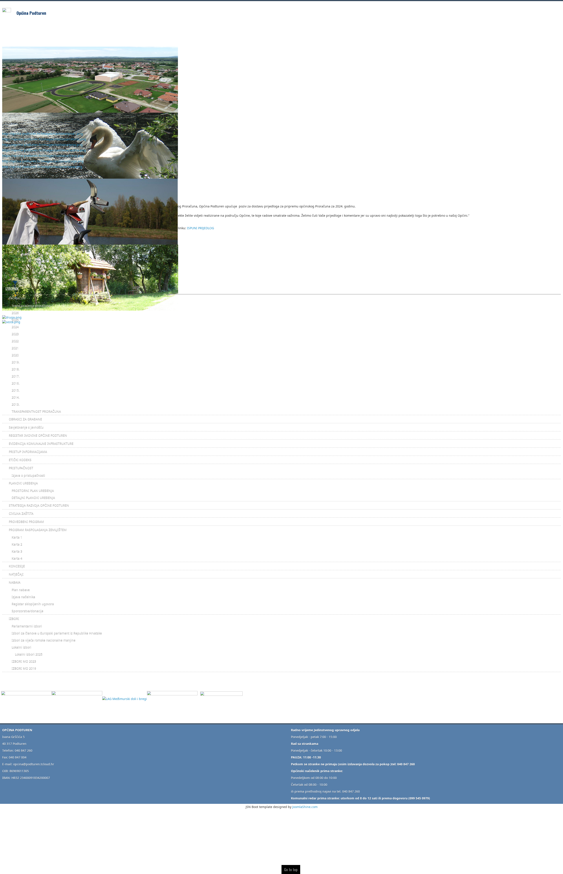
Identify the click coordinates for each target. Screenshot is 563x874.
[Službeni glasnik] (77, 698)
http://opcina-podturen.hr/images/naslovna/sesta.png (42, 167)
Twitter (548, 11)
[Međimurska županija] (26, 698)
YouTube (557, 11)
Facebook (539, 11)
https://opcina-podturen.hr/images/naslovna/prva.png (42, 145)
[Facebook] (221, 698)
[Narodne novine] (173, 698)
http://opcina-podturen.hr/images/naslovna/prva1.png (42, 134)
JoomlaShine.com (305, 807)
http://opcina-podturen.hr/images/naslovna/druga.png (43, 161)
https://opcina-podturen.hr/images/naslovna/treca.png (43, 156)
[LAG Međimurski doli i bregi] (124, 698)
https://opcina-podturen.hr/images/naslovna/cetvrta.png (44, 139)
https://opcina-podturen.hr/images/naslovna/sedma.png (44, 150)
